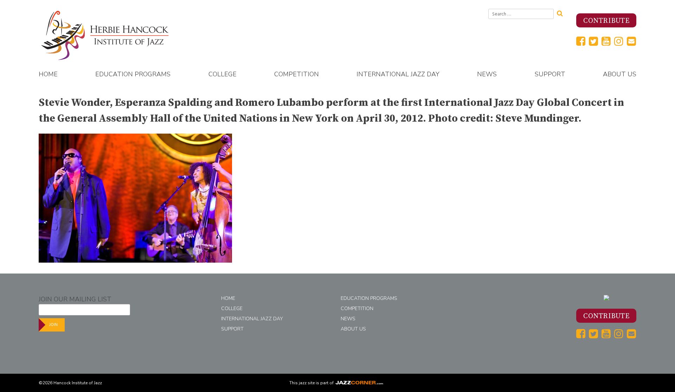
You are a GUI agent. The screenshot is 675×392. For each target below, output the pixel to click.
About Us (619, 74)
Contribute (606, 21)
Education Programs (133, 74)
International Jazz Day (397, 74)
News (487, 74)
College (222, 74)
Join (53, 324)
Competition (296, 74)
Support (550, 74)
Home (48, 74)
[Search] (562, 12)
